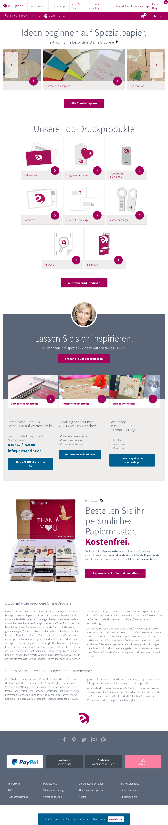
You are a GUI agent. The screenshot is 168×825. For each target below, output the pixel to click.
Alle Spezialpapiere (84, 103)
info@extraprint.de (25, 450)
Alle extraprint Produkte (84, 283)
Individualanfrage (140, 6)
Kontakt (83, 796)
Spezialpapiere (129, 796)
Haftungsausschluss (18, 796)
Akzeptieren (116, 819)
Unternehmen (128, 790)
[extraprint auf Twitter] (84, 741)
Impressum (14, 783)
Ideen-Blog (155, 6)
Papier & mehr (75, 6)
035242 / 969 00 (21, 444)
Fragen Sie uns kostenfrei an (84, 359)
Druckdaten (122, 6)
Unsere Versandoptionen (80, 454)
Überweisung (64, 761)
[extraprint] (13, 6)
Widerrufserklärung (53, 790)
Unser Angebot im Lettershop (132, 460)
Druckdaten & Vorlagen (91, 783)
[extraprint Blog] (104, 741)
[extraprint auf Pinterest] (74, 741)
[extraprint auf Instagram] (94, 741)
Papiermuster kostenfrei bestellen (115, 573)
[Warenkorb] (143, 16)
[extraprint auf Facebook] (64, 741)
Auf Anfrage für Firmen (103, 761)
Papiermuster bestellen (95, 6)
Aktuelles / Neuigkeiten (91, 790)
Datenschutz (50, 783)
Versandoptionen (52, 796)
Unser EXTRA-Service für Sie (30, 464)
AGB (10, 790)
